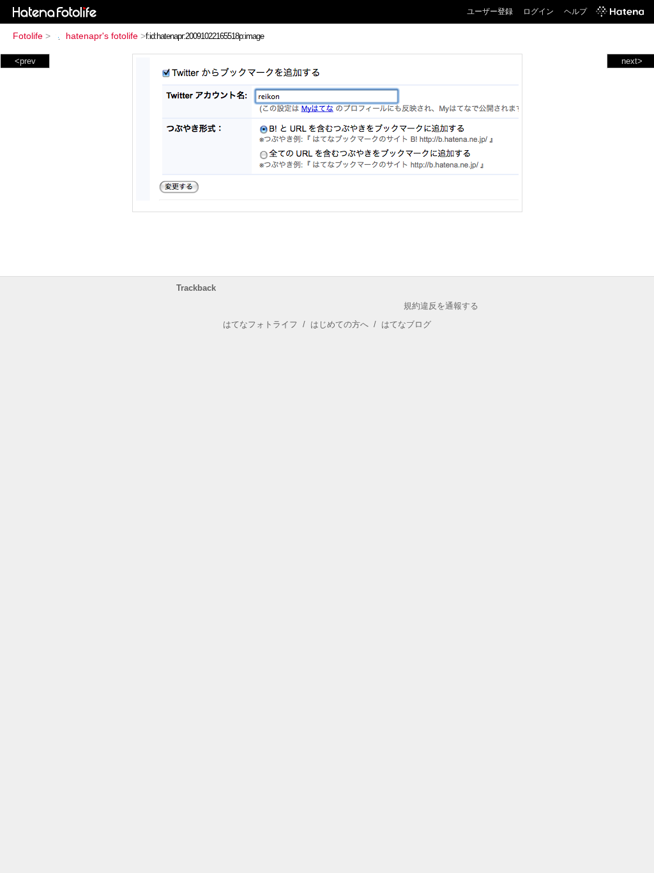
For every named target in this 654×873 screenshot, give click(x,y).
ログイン (538, 11)
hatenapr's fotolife (102, 36)
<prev (25, 61)
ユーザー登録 (490, 11)
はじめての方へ (339, 324)
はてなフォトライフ (260, 324)
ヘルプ (575, 11)
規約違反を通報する (441, 306)
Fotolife (28, 36)
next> (632, 61)
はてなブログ (406, 324)
